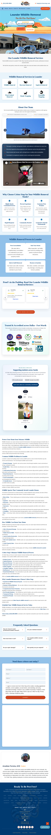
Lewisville (25, 800)
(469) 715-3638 (25, 818)
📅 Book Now (45, 827)
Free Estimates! (45, 8)
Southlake (45, 802)
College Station (32, 795)
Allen (5, 795)
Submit (25, 697)
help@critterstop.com (43, 3)
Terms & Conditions (32, 832)
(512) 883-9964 (7, 3)
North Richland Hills (43, 800)
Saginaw (39, 802)
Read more (15, 299)
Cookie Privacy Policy (16, 832)
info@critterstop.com (25, 823)
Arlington (10, 795)
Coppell (45, 795)
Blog (29, 807)
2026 (20, 396)
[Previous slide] (5, 130)
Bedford (19, 795)
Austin (15, 795)
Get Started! (21, 28)
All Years (30, 397)
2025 (25, 397)
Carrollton (25, 795)
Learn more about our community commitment (25, 384)
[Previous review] (5, 297)
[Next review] (45, 297)
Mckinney (31, 800)
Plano (12, 802)
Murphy (36, 800)
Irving (16, 800)
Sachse (34, 802)
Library (17, 807)
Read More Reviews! (25, 312)
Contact (33, 807)
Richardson (18, 802)
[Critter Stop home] (25, 3)
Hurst (12, 800)
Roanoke (24, 802)
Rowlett (29, 802)
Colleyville (40, 795)
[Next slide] (45, 130)
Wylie (37, 805)
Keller (20, 800)
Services (25, 807)
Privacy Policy (24, 832)
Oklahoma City (6, 802)
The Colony (14, 805)
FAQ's (20, 807)
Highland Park (6, 800)
